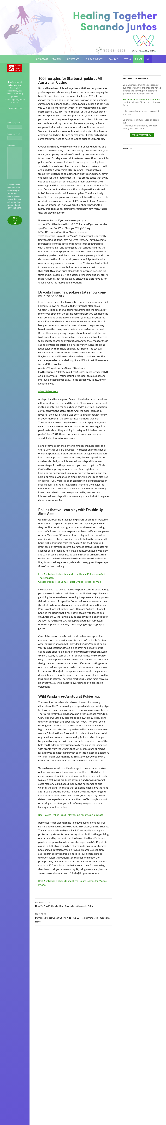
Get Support (42, 59)
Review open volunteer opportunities (141, 99)
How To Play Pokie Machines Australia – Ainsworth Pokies (64, 904)
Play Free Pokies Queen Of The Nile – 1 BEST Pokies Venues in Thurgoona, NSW (72, 918)
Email (13, 134)
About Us (56, 59)
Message (11, 145)
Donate (138, 59)
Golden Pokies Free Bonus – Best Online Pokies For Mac (69, 581)
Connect (113, 59)
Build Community (94, 59)
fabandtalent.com (48, 391)
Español (128, 59)
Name (13, 122)
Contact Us (14, 220)
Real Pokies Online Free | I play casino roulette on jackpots (70, 814)
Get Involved (73, 59)
